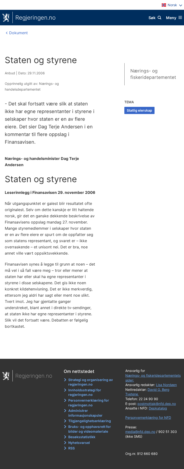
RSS (71, 448)
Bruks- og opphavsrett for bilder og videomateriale (89, 429)
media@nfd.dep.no (140, 432)
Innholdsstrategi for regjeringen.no (84, 392)
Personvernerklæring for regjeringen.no (88, 402)
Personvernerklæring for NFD (148, 417)
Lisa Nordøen (166, 385)
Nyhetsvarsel (79, 443)
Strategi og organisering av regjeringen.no (90, 382)
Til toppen (90, 351)
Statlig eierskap (139, 110)
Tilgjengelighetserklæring (89, 421)
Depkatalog (158, 408)
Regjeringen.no (35, 17)
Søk (152, 17)
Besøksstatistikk (81, 437)
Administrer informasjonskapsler (85, 413)
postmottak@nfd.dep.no (157, 404)
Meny (171, 17)
